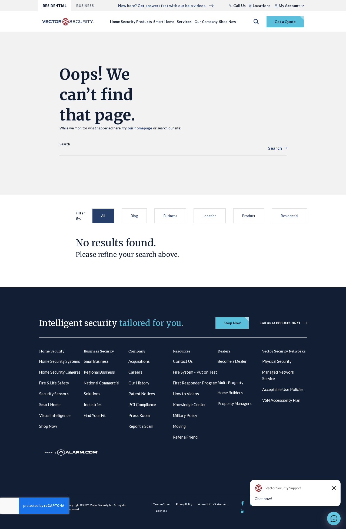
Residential (289, 216)
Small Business (96, 361)
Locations (262, 5)
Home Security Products (131, 21)
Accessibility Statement (213, 504)
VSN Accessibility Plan (281, 400)
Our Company (206, 21)
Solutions (92, 393)
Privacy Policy (184, 504)
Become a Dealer (232, 361)
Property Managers (235, 403)
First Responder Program (195, 383)
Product (248, 216)
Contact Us (183, 361)
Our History (138, 383)
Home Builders (230, 392)
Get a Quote (285, 21)
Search (275, 148)
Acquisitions (139, 361)
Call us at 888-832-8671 (280, 323)
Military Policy (185, 415)
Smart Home (163, 21)
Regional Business (99, 372)
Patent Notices (141, 393)
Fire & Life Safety (54, 383)
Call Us (239, 5)
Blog (134, 216)
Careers (135, 372)
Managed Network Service (278, 375)
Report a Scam (140, 426)
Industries (93, 404)
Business (170, 216)
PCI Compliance (142, 404)
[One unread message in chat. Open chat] (334, 518)
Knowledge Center (189, 404)
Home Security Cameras (60, 372)
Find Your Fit (95, 415)
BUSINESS (85, 6)
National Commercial (101, 383)
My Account (289, 5)
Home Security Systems (59, 361)
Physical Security (276, 361)
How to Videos (186, 393)
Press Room (139, 415)
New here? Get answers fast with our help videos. (162, 5)
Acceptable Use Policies (283, 389)
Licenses (161, 510)
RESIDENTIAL (54, 6)
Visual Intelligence (55, 415)
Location (210, 216)
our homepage (140, 128)
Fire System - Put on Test (195, 372)
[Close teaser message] (334, 488)
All (103, 216)
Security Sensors (54, 393)
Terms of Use (161, 504)
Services (184, 21)
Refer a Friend (185, 437)
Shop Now (227, 21)
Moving (179, 426)
